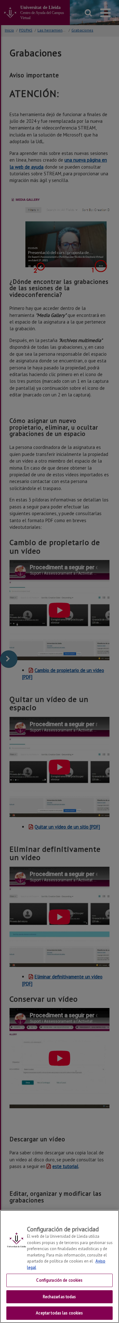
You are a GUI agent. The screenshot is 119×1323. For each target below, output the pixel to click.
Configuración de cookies (59, 1280)
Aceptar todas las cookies (59, 1313)
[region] (59, 1266)
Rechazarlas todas (59, 1296)
